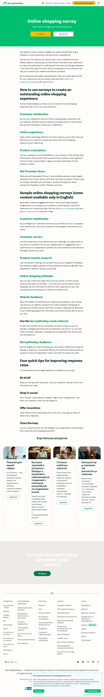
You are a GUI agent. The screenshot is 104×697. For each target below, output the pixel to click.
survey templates (68, 208)
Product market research (36, 258)
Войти (68, 3)
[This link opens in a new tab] (77, 662)
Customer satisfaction (34, 114)
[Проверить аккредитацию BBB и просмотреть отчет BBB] (28, 690)
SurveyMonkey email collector (49, 321)
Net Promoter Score (32, 171)
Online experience (31, 132)
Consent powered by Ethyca (91, 695)
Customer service (31, 237)
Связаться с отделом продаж (55, 3)
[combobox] (10, 661)
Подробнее (13, 497)
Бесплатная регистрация (84, 3)
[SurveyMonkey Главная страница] (13, 3)
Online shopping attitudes (36, 276)
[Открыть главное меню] (98, 3)
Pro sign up (41, 34)
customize (31, 211)
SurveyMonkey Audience (35, 342)
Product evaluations (33, 150)
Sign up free (63, 34)
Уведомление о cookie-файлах (59, 685)
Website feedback (31, 297)
